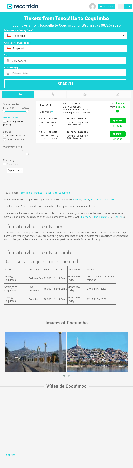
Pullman (76, 199)
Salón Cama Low (16, 135)
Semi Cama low (15, 139)
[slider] (3, 111)
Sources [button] (10, 454)
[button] (86, 118)
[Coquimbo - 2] (97, 352)
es (121, 6)
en (128, 6)
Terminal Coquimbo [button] (77, 122)
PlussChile (109, 199)
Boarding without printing (14, 123)
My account (106, 6)
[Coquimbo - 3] (35, 352)
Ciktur (86, 199)
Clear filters (17, 170)
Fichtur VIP (97, 199)
